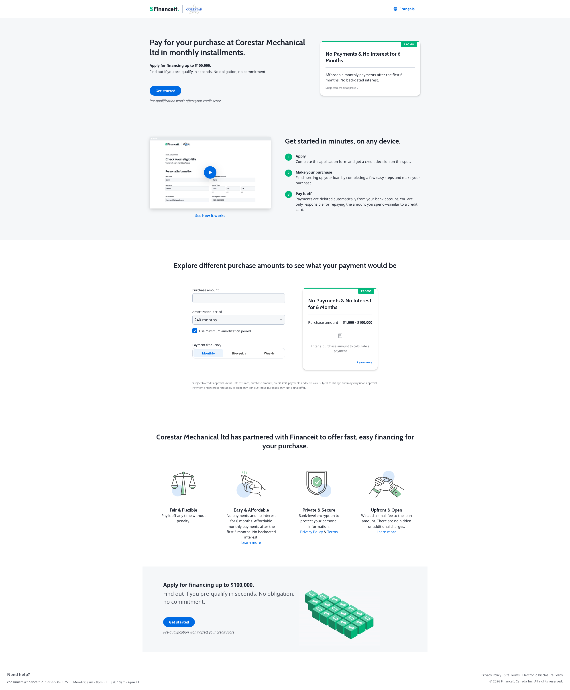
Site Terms (512, 675)
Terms (332, 531)
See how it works (210, 215)
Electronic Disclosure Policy (542, 675)
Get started (165, 90)
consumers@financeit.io (25, 682)
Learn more (364, 362)
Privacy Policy (311, 531)
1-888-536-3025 (56, 682)
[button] (210, 173)
